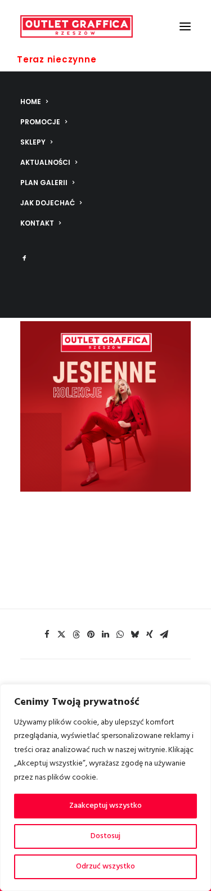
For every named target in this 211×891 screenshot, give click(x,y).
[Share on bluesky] (135, 634)
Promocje (40, 122)
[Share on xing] (149, 634)
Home (30, 101)
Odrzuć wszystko (105, 866)
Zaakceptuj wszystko (105, 805)
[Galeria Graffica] (76, 26)
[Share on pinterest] (91, 634)
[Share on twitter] (62, 634)
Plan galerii (44, 182)
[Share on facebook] (47, 634)
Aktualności (45, 162)
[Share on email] (164, 634)
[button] (185, 26)
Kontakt (37, 223)
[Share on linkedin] (106, 634)
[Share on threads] (76, 634)
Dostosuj (105, 836)
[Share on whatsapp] (120, 634)
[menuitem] (105, 102)
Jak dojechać (47, 203)
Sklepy (33, 142)
